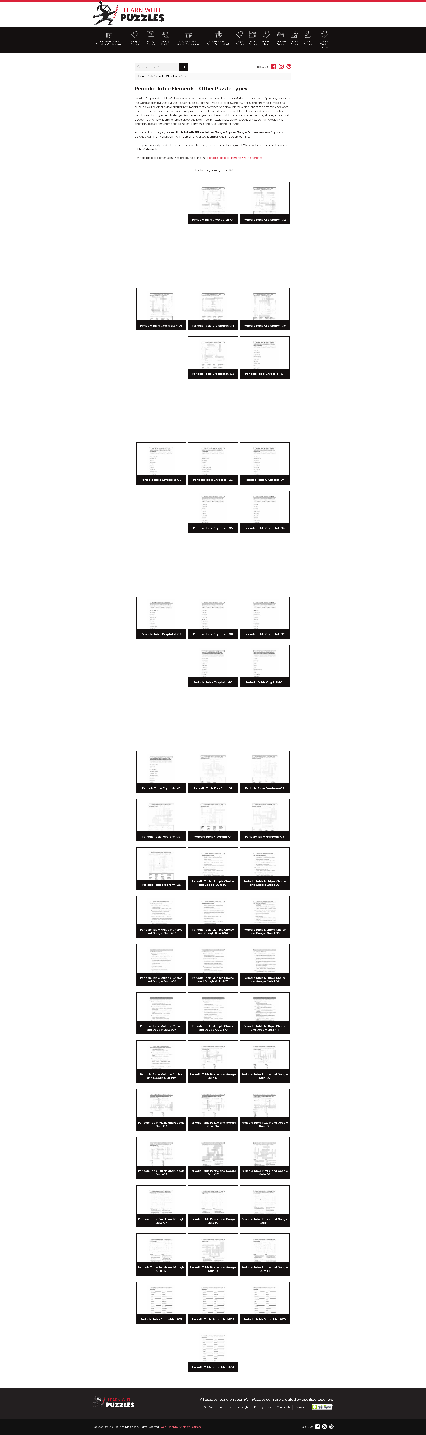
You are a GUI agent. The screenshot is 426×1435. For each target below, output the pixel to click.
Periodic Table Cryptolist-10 (212, 682)
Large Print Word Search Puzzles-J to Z (218, 42)
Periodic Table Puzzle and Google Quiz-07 (213, 1173)
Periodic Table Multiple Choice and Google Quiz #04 (213, 931)
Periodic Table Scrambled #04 (213, 1367)
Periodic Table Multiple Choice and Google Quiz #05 (265, 931)
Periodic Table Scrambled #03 (265, 1319)
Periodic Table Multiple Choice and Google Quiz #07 (213, 980)
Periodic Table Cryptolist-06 (265, 528)
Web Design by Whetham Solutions (181, 1427)
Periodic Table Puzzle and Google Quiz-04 (213, 1124)
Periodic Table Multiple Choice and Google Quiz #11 (265, 1028)
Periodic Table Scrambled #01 (161, 1319)
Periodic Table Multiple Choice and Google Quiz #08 (265, 980)
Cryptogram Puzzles (134, 42)
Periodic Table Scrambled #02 (213, 1319)
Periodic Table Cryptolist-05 (213, 528)
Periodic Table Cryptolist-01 (264, 373)
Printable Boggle (281, 42)
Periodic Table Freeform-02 (264, 788)
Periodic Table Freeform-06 (161, 884)
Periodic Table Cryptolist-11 (265, 682)
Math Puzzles (253, 42)
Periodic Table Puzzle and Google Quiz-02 (264, 1076)
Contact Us (283, 1407)
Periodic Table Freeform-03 (161, 836)
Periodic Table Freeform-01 (213, 788)
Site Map (209, 1407)
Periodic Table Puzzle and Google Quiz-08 (264, 1173)
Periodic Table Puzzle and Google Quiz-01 (213, 1076)
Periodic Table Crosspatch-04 (213, 325)
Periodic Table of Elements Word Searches (234, 157)
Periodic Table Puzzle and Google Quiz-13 (213, 1269)
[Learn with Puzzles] (113, 1406)
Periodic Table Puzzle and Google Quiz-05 (264, 1124)
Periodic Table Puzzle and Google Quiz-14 (264, 1269)
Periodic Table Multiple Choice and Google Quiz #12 (161, 1076)
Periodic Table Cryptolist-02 (161, 479)
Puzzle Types (294, 42)
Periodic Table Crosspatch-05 (265, 325)
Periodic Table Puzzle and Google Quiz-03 (161, 1124)
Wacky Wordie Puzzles (324, 44)
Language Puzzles (165, 42)
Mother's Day (266, 42)
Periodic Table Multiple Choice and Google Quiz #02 (265, 883)
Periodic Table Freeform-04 (213, 836)
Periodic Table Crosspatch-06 (213, 373)
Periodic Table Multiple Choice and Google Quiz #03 (161, 931)
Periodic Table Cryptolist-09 (265, 634)
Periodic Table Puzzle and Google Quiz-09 (161, 1221)
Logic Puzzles (240, 42)
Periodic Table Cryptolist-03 (213, 479)
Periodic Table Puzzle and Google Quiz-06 (161, 1173)
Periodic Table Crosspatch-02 (265, 219)
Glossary (301, 1407)
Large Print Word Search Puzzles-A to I (188, 42)
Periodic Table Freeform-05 (264, 836)
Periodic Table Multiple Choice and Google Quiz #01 (213, 883)
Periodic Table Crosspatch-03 (161, 325)
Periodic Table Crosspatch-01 (213, 219)
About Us (225, 1407)
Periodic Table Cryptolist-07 (161, 634)
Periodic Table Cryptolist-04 (265, 479)
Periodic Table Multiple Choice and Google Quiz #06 (161, 980)
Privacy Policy (262, 1407)
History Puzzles (151, 42)
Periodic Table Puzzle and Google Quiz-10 (213, 1221)
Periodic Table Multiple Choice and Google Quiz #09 (161, 1028)
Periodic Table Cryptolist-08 (213, 634)
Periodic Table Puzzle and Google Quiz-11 (264, 1221)
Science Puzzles (307, 42)
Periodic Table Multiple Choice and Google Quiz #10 (213, 1028)
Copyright (242, 1407)
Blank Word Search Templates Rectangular (109, 42)
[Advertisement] (273, 14)
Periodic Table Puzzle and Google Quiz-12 (161, 1269)
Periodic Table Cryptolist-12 (161, 788)
